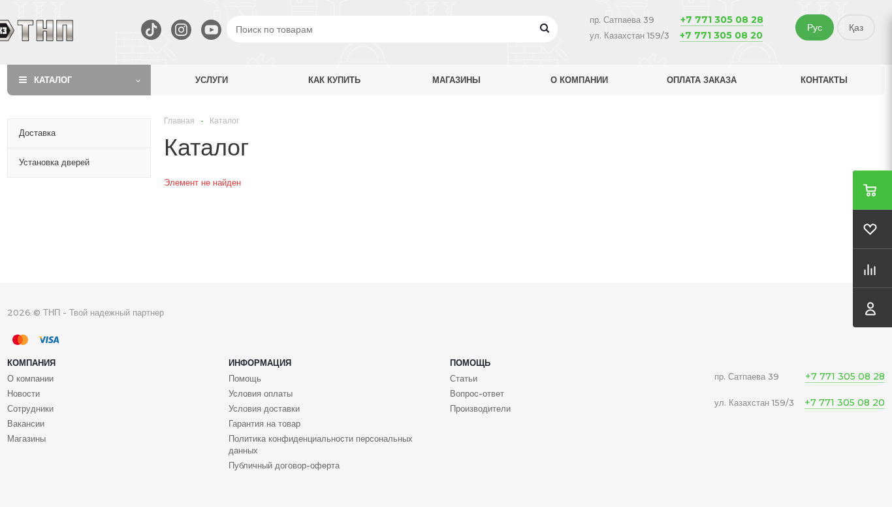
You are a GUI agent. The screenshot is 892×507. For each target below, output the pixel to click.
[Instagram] (181, 30)
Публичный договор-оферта (284, 465)
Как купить (334, 79)
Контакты (824, 79)
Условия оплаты (261, 393)
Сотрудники (30, 408)
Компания (31, 362)
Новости (23, 393)
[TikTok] (151, 30)
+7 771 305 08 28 (721, 19)
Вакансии (25, 423)
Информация (260, 362)
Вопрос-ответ (477, 393)
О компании (579, 79)
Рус (814, 27)
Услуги (211, 79)
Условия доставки (264, 408)
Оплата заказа (702, 79)
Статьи (463, 378)
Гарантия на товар (264, 423)
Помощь (470, 362)
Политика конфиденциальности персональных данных (321, 444)
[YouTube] (211, 30)
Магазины (456, 79)
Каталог (53, 79)
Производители (480, 408)
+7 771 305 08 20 (721, 35)
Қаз (856, 27)
